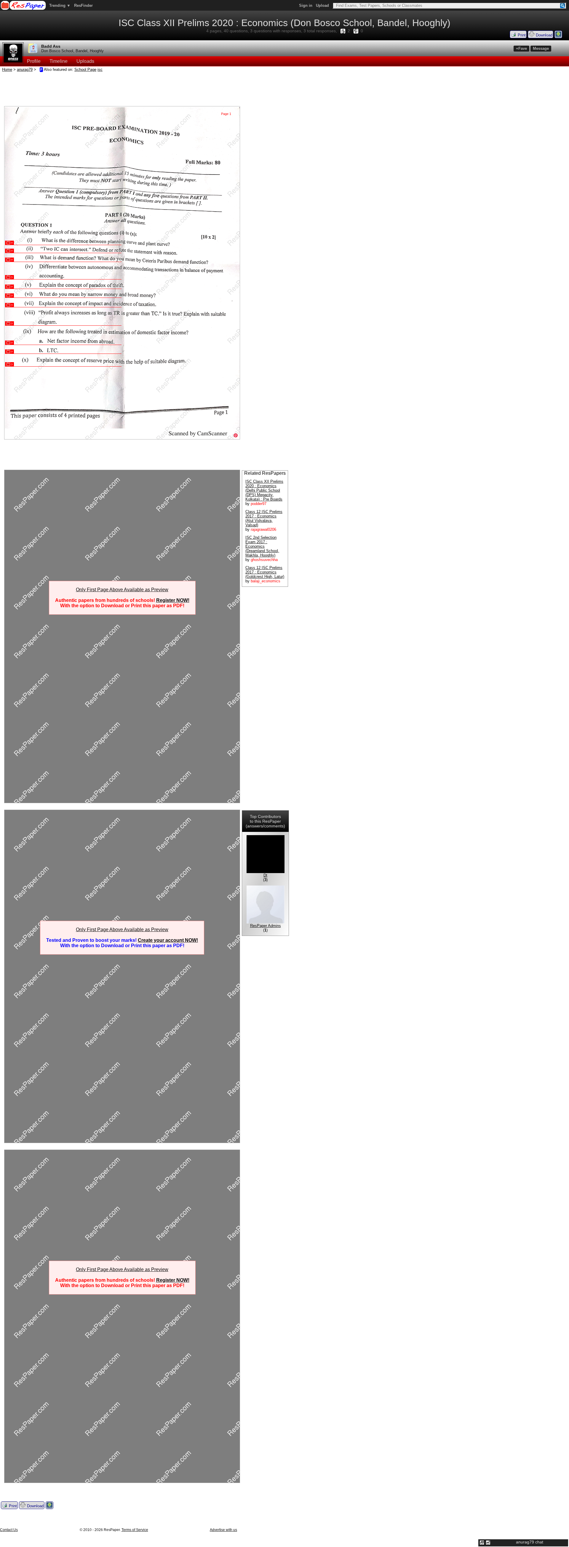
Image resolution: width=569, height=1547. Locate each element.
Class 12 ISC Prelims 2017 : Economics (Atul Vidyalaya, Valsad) (263, 518)
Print (521, 35)
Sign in (305, 5)
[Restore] (482, 1542)
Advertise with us (223, 1530)
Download (543, 35)
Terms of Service (135, 1530)
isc (100, 69)
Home (7, 69)
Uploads (85, 61)
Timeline (58, 61)
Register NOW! (172, 600)
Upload (322, 5)
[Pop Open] (488, 1542)
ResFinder (83, 5)
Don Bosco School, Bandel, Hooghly (72, 51)
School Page (85, 69)
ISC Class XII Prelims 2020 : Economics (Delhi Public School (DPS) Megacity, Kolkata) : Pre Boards (264, 490)
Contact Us (9, 1530)
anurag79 (25, 69)
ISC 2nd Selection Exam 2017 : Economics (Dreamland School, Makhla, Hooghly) (262, 546)
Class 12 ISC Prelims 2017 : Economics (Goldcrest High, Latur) (264, 572)
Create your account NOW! (168, 940)
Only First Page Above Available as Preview (122, 589)
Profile (34, 61)
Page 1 (226, 114)
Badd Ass (50, 46)
